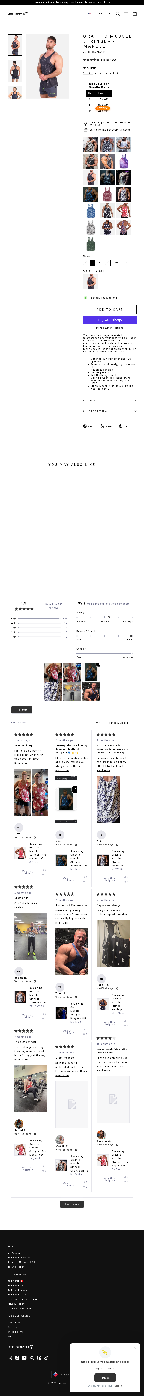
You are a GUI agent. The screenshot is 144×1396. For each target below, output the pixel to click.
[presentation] (9, 540)
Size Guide (14, 1323)
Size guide (90, 400)
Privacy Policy (16, 1304)
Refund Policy (16, 1267)
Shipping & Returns (95, 411)
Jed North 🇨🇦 (15, 1281)
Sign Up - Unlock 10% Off (23, 1262)
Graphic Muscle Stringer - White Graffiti (120, 862)
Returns (12, 1327)
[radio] (90, 144)
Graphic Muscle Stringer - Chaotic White (79, 1167)
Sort (99, 723)
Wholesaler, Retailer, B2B (23, 1299)
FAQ (10, 1336)
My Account (15, 1253)
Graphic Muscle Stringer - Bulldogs (118, 1006)
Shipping (88, 73)
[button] (100, 60)
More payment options (110, 328)
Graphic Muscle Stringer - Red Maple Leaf (37, 854)
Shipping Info (16, 1332)
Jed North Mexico (18, 1290)
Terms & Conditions (20, 1308)
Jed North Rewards (19, 1257)
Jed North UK (16, 1285)
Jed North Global (18, 1294)
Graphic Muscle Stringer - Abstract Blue (79, 862)
